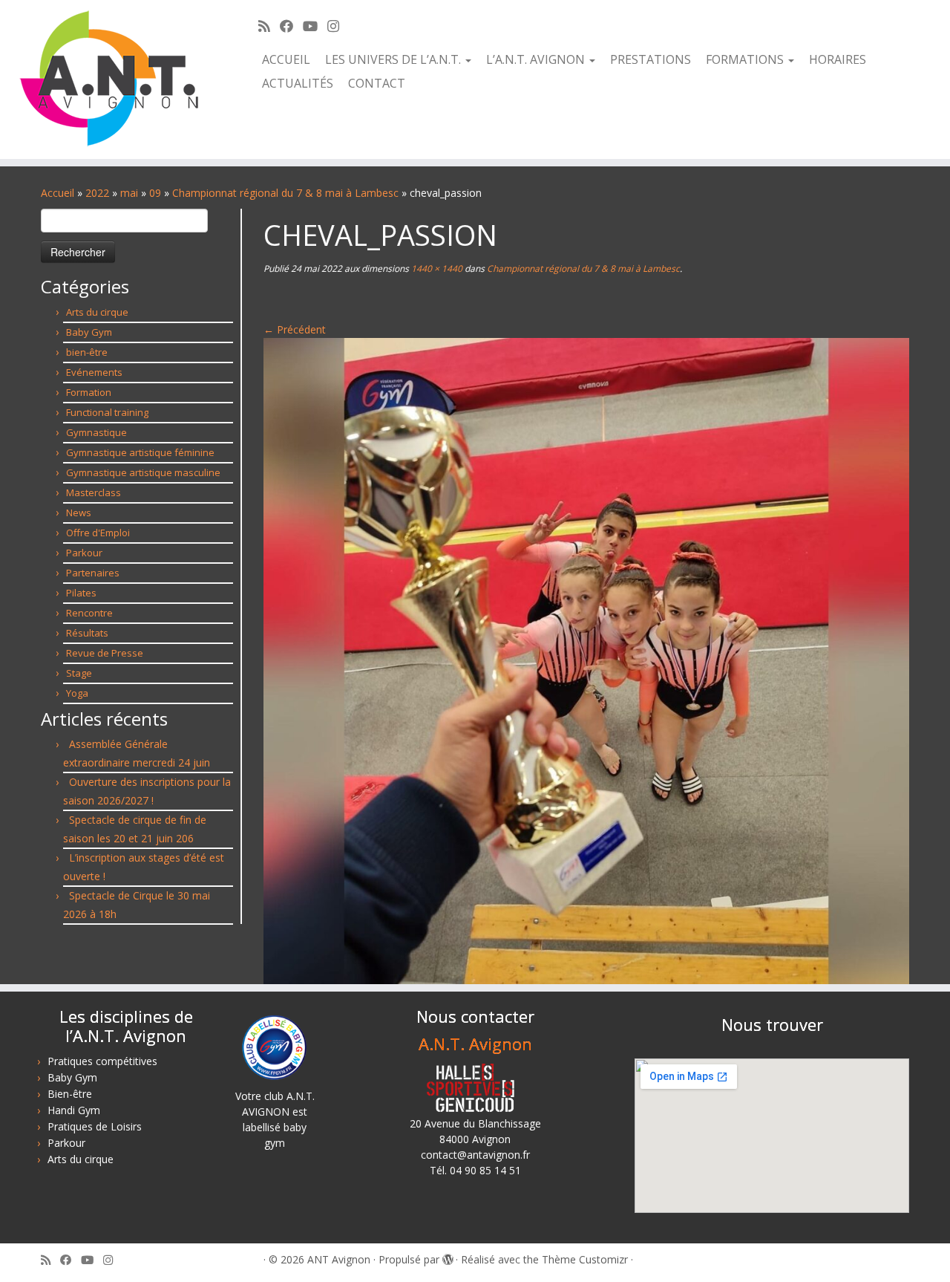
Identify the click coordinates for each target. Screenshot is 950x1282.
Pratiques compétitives (102, 1061)
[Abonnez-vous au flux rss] (269, 26)
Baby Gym (89, 332)
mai (129, 193)
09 (155, 193)
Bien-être (70, 1094)
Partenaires (92, 572)
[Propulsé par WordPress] (447, 1257)
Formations (746, 59)
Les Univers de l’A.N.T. (394, 59)
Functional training (107, 412)
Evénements (94, 372)
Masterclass (93, 492)
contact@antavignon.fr (475, 1155)
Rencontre (89, 612)
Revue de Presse (104, 653)
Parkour (84, 552)
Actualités (297, 83)
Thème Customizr (585, 1259)
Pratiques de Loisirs (95, 1126)
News (78, 512)
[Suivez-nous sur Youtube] (315, 26)
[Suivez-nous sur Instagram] (338, 26)
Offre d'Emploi (98, 532)
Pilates (81, 592)
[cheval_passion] (586, 660)
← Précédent (294, 329)
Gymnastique (96, 432)
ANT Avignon (338, 1259)
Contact (376, 83)
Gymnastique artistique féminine (140, 452)
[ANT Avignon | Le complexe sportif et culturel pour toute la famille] (109, 79)
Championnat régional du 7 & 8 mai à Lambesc (285, 193)
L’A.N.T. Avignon (537, 59)
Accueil (286, 59)
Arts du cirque (97, 312)
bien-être (87, 352)
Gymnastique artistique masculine (143, 472)
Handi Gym (74, 1110)
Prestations (650, 59)
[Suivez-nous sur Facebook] (291, 26)
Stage (79, 673)
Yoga (77, 693)
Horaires (837, 59)
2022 (97, 193)
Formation (88, 392)
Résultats (87, 633)
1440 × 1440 (435, 268)
